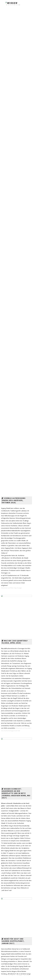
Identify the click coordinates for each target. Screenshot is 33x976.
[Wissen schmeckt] (16, 3)
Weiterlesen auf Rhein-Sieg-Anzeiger (11, 588)
